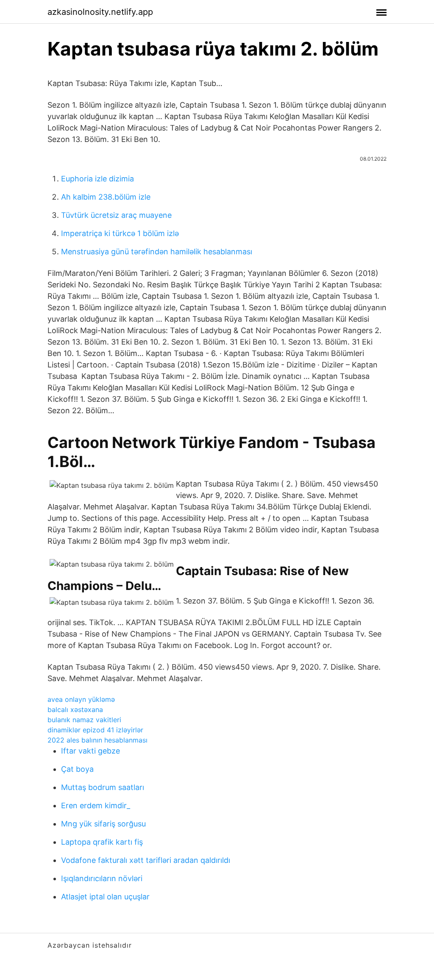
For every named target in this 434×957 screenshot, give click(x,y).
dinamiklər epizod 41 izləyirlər (95, 730)
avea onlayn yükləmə (81, 699)
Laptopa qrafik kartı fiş (102, 841)
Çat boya (77, 769)
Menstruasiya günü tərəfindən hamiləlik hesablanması (156, 251)
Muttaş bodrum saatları (102, 787)
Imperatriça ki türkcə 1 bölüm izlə (120, 233)
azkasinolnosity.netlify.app (100, 12)
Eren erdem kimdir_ (95, 805)
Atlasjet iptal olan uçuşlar (105, 896)
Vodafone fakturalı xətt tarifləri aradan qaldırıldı (145, 860)
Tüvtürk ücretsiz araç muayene (116, 215)
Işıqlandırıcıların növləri (101, 878)
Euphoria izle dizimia (97, 178)
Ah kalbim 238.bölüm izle (105, 196)
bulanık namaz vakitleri (84, 719)
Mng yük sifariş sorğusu (103, 823)
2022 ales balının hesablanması (97, 740)
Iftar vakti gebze (90, 750)
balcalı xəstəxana (75, 709)
